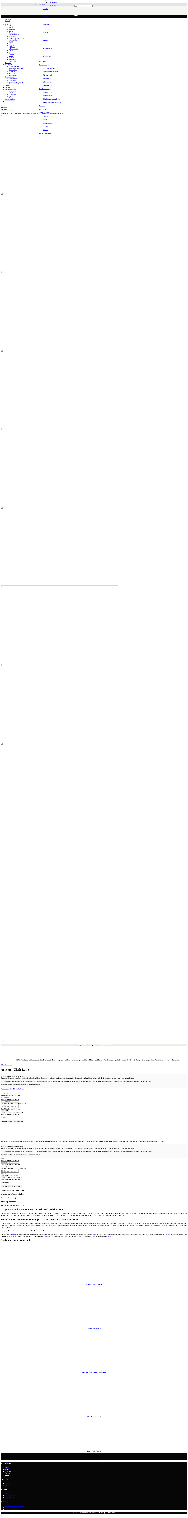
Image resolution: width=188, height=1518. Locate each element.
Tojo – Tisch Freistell (94, 1451)
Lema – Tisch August (94, 1328)
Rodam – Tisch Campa (94, 1284)
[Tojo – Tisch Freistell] (94, 1448)
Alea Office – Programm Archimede (94, 1372)
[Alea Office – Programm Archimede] (94, 1369)
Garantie (7, 1507)
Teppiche (46, 25)
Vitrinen (46, 40)
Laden (7, 1494)
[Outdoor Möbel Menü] (51, 113)
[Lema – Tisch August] (94, 1325)
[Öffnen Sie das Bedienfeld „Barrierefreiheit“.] (1, 1516)
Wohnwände (47, 56)
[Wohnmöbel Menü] (13, 26)
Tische (45, 32)
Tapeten (46, 17)
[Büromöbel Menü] (48, 65)
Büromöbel (4, 107)
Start (2, 106)
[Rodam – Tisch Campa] (94, 1281)
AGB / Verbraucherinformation (14, 1506)
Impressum (8, 19)
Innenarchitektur (10, 1495)
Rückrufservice (9, 1497)
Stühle (45, 9)
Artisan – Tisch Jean (94, 1416)
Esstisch (12, 1213)
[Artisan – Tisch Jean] (94, 1413)
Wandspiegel (47, 48)
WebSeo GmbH (110, 1513)
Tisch (94, 1213)
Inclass (7, 1475)
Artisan (10, 1089)
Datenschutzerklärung (11, 1509)
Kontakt (7, 21)
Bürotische (4, 109)
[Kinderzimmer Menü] (50, 89)
